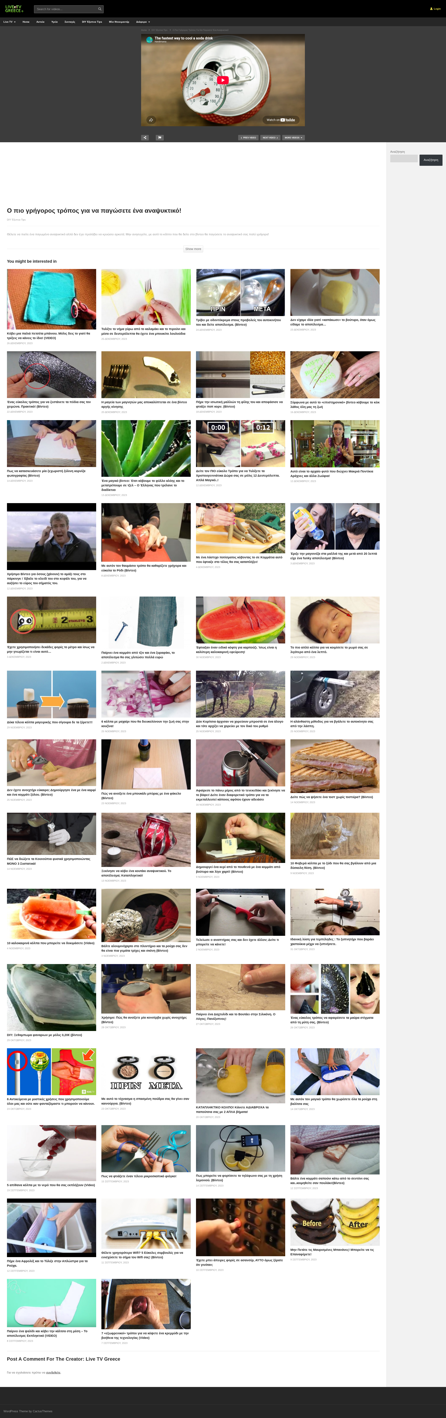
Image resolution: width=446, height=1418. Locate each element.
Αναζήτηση (397, 151)
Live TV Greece (103, 1359)
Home (26, 21)
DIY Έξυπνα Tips (92, 21)
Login (437, 8)
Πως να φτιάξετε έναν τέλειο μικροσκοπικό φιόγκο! (138, 1176)
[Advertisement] (193, 175)
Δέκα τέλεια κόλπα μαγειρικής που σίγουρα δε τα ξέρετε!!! (50, 722)
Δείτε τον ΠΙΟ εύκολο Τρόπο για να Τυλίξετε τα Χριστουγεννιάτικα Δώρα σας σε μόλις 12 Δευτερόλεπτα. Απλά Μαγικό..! (238, 475)
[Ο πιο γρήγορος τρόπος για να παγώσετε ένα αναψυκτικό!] (51, 299)
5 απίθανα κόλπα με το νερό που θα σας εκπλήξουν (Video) (51, 1185)
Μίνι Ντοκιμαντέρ (119, 21)
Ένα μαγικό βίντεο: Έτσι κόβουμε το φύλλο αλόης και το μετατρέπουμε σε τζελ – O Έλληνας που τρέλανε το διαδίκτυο (142, 485)
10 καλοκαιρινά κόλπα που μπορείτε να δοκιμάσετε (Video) (50, 943)
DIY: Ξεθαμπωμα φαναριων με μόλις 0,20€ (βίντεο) (44, 1035)
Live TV (8, 21)
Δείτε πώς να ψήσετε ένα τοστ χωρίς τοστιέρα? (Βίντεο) (331, 797)
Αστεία (40, 21)
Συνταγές (70, 21)
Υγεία (54, 21)
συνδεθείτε (53, 1372)
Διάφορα (141, 21)
